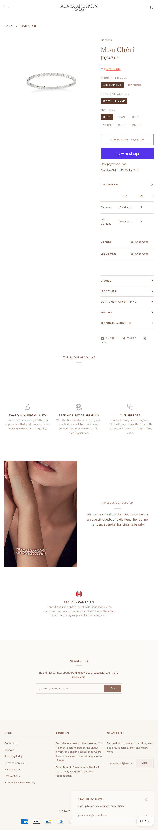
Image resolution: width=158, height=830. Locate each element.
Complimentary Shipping (119, 301)
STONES (106, 280)
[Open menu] (10, 7)
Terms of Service (14, 762)
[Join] (141, 815)
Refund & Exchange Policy (19, 782)
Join (112, 688)
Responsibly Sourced (116, 323)
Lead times (108, 291)
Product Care (12, 775)
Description (109, 184)
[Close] (148, 798)
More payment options (114, 164)
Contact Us (11, 743)
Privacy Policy (12, 769)
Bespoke (9, 749)
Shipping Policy (13, 756)
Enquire (106, 312)
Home (8, 26)
